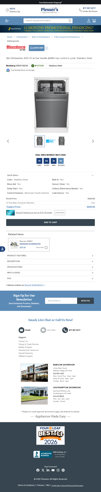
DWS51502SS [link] (13, 41)
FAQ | (48, 485)
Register (85, 301)
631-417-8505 (58, 396)
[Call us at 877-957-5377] (65, 330)
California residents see (24, 285)
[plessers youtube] (53, 470)
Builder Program (25, 347)
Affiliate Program (26, 356)
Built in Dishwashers (41, 37)
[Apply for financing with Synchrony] (50, 29)
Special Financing (26, 353)
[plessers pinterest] (63, 470)
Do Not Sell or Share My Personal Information (67, 486)
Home (9, 37)
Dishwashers (22, 37)
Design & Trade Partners (29, 344)
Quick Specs (12, 175)
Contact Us (23, 341)
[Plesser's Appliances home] (49, 10)
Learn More (59, 213)
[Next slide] (93, 141)
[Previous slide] (8, 141)
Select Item (40, 247)
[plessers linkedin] (48, 470)
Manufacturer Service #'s (29, 350)
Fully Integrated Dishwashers (67, 37)
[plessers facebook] (37, 470)
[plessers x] (42, 470)
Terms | (27, 485)
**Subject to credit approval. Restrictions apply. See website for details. (50, 412)
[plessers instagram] (58, 470)
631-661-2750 (58, 373)
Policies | (41, 485)
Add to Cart (50, 222)
